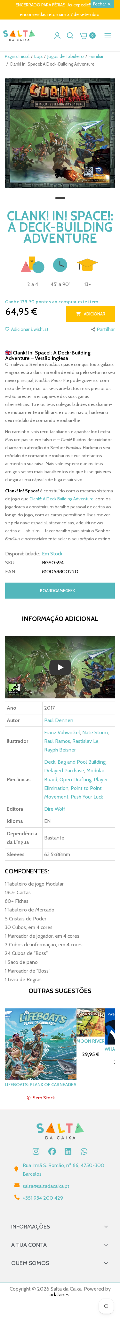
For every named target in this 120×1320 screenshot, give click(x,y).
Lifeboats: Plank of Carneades (40, 1084)
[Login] (57, 35)
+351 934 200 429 (43, 1198)
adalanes (59, 1295)
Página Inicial (17, 56)
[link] (107, 1267)
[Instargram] (36, 1151)
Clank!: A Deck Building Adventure (61, 499)
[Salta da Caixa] (19, 35)
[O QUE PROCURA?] (70, 35)
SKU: (10, 563)
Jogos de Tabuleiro (65, 56)
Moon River (90, 1041)
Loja (38, 56)
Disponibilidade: (22, 554)
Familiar (96, 56)
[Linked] (68, 1151)
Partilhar (106, 329)
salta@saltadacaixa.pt (46, 1186)
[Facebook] (52, 1151)
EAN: (10, 572)
